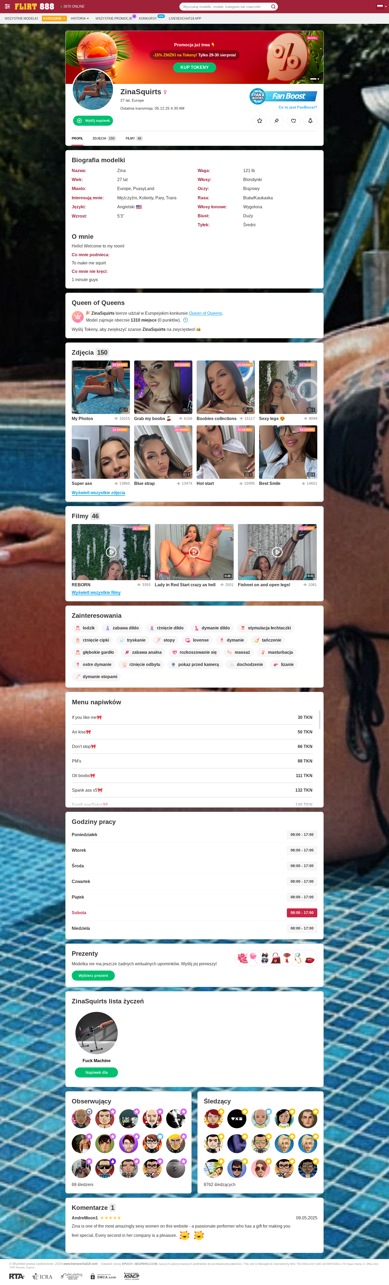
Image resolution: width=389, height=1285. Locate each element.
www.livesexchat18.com (80, 1263)
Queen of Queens (205, 313)
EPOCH (127, 1263)
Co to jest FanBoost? (298, 107)
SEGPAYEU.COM (145, 1263)
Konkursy (148, 18)
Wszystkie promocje (114, 18)
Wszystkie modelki (21, 18)
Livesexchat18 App (185, 18)
